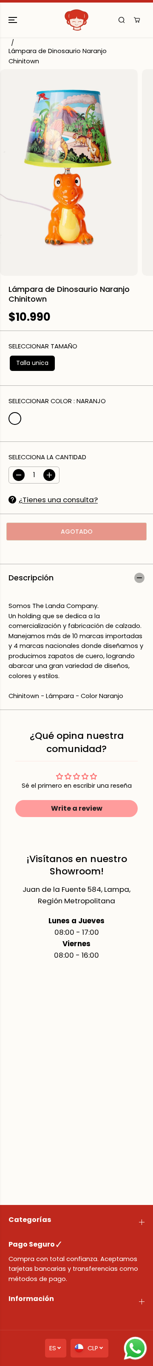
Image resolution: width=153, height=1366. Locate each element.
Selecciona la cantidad (47, 457)
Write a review (76, 808)
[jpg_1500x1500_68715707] (69, 172)
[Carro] (136, 20)
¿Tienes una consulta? (58, 500)
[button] (13, 20)
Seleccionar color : (57, 401)
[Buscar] (121, 20)
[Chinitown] (76, 20)
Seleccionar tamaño (42, 346)
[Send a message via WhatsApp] (135, 1348)
